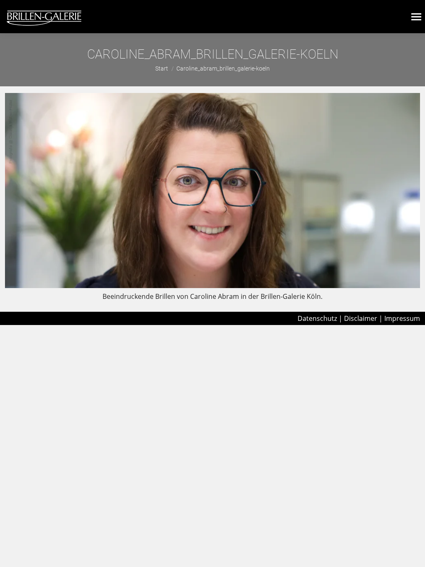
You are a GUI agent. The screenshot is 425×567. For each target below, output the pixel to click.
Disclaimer (360, 318)
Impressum (402, 318)
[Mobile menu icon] (416, 17)
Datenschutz (317, 318)
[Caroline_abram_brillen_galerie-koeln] (212, 190)
